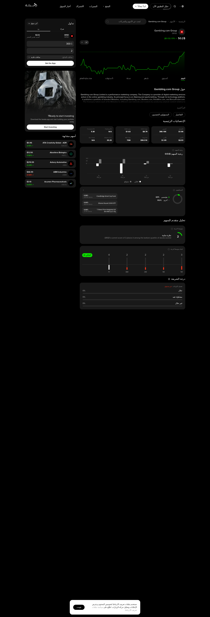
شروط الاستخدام (75, 339)
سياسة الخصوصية (63, 339)
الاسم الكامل (95, 306)
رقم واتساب (96, 292)
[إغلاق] (57, 276)
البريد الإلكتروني (94, 317)
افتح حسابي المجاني (79, 330)
